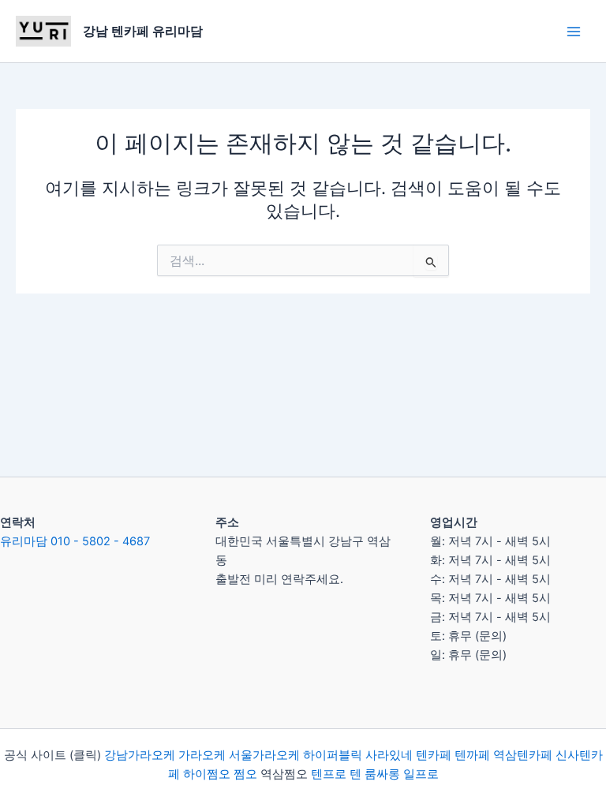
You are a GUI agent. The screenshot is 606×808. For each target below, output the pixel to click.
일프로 (421, 774)
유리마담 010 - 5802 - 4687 (75, 541)
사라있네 (389, 755)
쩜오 (245, 774)
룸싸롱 (382, 774)
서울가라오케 (264, 755)
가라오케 (202, 755)
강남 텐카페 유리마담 (143, 31)
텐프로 (328, 774)
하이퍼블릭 (331, 755)
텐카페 (433, 755)
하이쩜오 (206, 774)
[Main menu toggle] (573, 31)
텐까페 (472, 755)
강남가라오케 (139, 755)
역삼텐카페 (522, 755)
